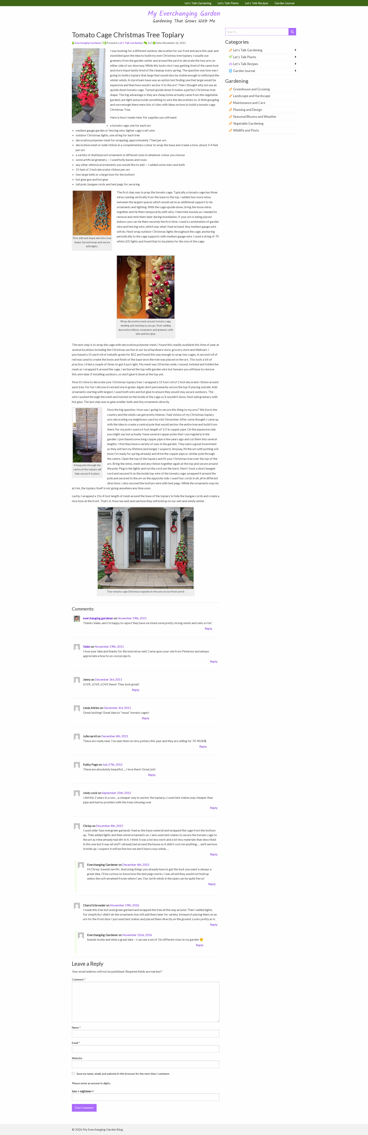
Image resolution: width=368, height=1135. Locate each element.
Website (77, 1058)
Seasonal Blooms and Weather (255, 117)
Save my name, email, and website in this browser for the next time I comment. (123, 1073)
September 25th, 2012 (116, 793)
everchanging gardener (98, 618)
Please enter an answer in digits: (91, 1083)
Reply (208, 628)
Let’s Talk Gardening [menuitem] (198, 3)
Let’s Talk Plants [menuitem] (228, 3)
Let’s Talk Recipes (245, 64)
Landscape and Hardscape (251, 96)
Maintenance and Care (249, 103)
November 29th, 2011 (132, 618)
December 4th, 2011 (114, 736)
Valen (86, 646)
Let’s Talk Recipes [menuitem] (256, 3)
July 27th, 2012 (112, 764)
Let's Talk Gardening (130, 42)
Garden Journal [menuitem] (284, 3)
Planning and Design (247, 110)
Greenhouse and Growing (251, 89)
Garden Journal (244, 71)
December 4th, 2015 (109, 825)
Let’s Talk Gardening (247, 50)
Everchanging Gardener (88, 42)
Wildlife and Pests (246, 130)
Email (76, 1042)
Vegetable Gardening (248, 123)
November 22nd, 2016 (137, 935)
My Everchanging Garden (184, 14)
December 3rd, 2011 (108, 679)
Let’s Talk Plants (244, 57)
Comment (79, 979)
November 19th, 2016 (124, 905)
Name (76, 1027)
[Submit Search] (292, 31)
